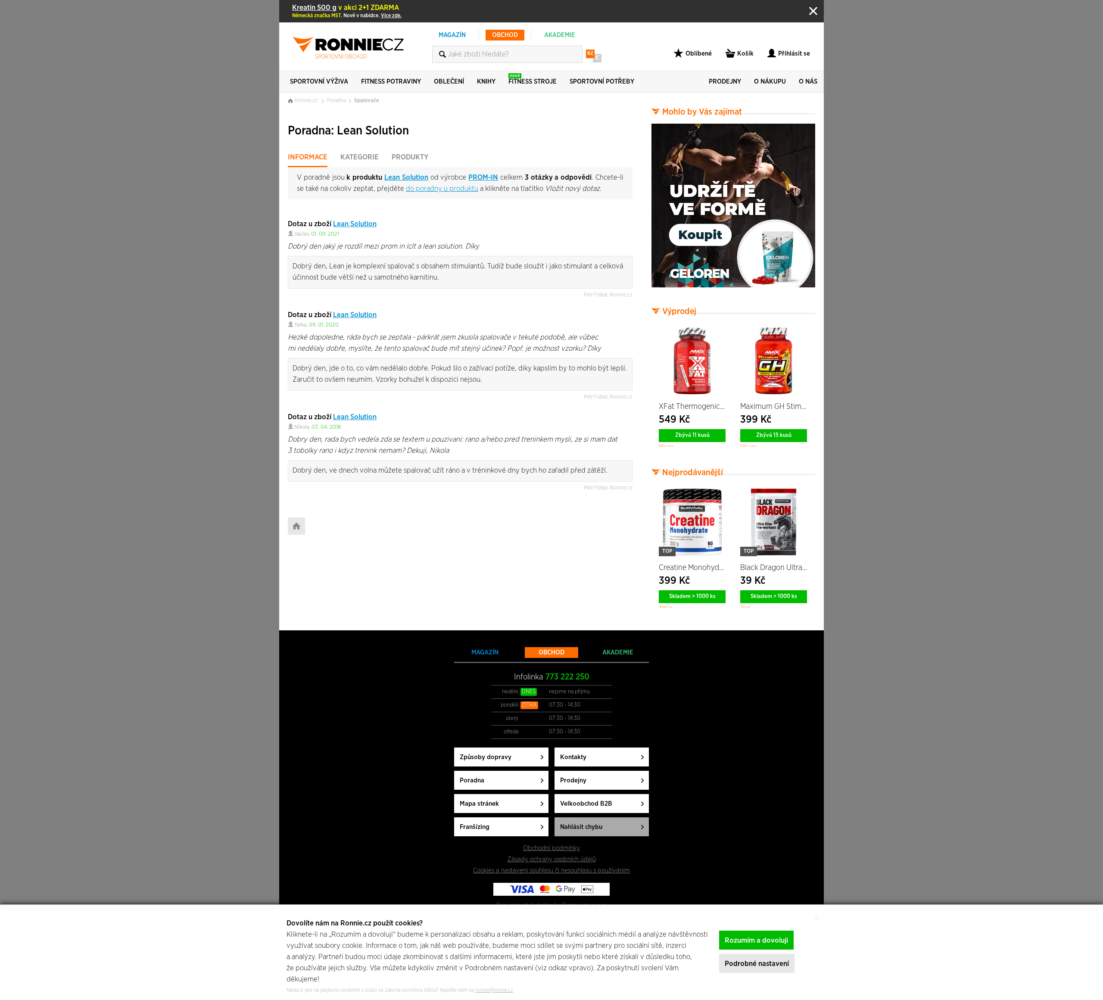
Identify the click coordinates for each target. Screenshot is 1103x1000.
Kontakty (573, 757)
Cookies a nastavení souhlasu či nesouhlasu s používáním (551, 870)
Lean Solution (406, 177)
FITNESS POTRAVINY (391, 81)
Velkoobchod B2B (586, 804)
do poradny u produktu (442, 188)
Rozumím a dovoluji (756, 940)
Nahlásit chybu (581, 827)
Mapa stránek (479, 804)
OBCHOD (505, 35)
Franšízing (474, 827)
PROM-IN (483, 177)
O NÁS (808, 81)
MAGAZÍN (452, 35)
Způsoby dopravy (485, 757)
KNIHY (486, 81)
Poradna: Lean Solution (348, 131)
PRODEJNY (725, 81)
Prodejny (573, 780)
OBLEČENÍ (449, 81)
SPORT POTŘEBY (602, 81)
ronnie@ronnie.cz (494, 990)
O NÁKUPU (770, 81)
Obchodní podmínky (551, 848)
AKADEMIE (559, 35)
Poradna (336, 100)
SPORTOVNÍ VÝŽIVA (319, 81)
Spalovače (366, 100)
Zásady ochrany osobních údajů (552, 859)
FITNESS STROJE (532, 79)
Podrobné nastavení (757, 963)
